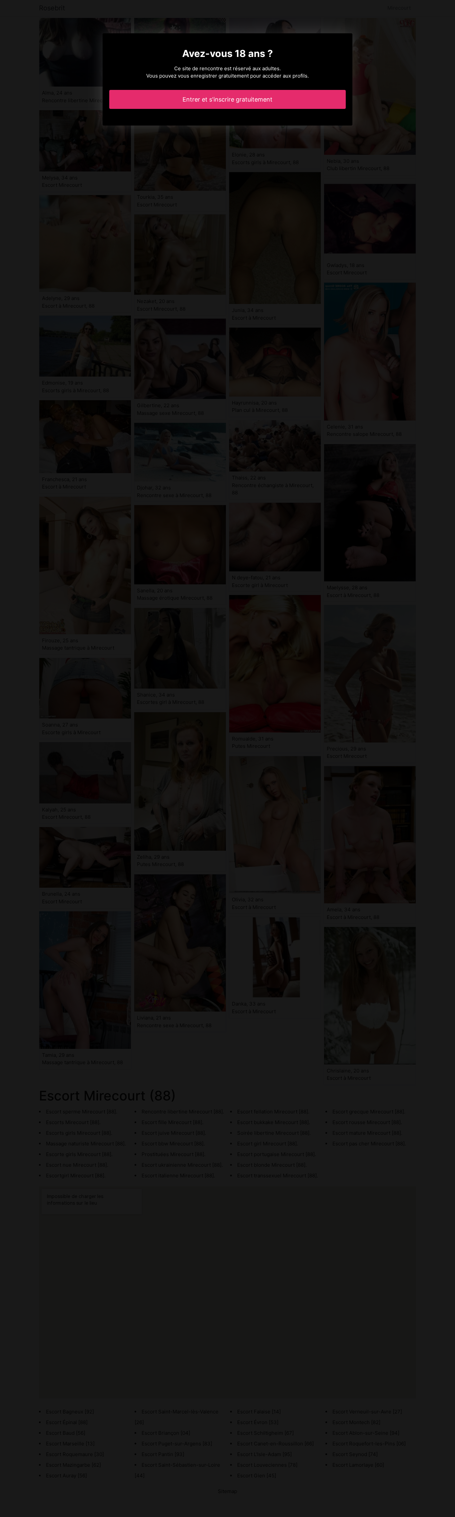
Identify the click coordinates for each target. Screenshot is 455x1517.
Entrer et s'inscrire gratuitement (227, 99)
